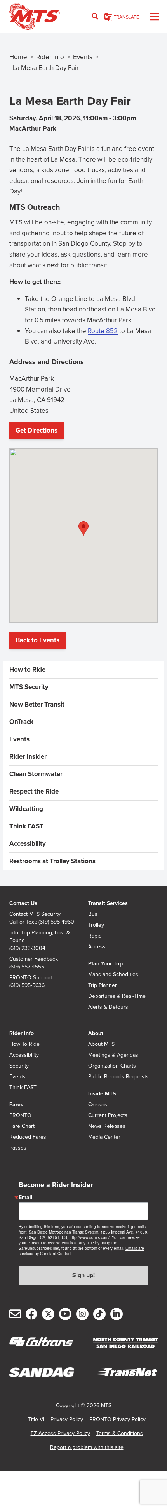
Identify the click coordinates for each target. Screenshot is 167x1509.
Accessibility (27, 844)
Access (97, 947)
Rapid (95, 936)
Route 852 (103, 331)
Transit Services (108, 903)
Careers (97, 1105)
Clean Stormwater (36, 774)
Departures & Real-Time (117, 996)
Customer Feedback (33, 959)
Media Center (104, 1137)
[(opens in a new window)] (125, 1343)
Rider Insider (28, 756)
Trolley (96, 925)
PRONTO (20, 1115)
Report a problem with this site (87, 1447)
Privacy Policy (66, 1419)
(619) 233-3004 (27, 948)
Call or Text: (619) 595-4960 (41, 922)
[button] (83, 528)
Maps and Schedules (113, 975)
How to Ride (27, 669)
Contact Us (23, 903)
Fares (16, 1104)
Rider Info (50, 57)
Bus (92, 914)
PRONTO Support (30, 978)
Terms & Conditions (119, 1433)
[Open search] (95, 16)
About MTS (101, 1044)
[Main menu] (154, 16)
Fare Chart (22, 1126)
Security (19, 1066)
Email (26, 1197)
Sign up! (83, 1275)
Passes (17, 1148)
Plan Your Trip (105, 964)
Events (82, 57)
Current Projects (107, 1115)
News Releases (106, 1126)
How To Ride (24, 1044)
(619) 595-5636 (27, 985)
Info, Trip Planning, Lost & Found (39, 936)
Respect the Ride (34, 791)
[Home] (34, 16)
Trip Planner (102, 985)
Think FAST (26, 826)
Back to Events (37, 640)
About (95, 1033)
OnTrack (21, 722)
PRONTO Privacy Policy (117, 1419)
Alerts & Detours (108, 1007)
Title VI (36, 1419)
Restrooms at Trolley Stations (52, 861)
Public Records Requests (118, 1077)
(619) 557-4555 (26, 967)
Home (18, 57)
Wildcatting (26, 809)
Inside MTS (102, 1094)
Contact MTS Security (35, 914)
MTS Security (29, 687)
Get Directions (39, 432)
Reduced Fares (27, 1137)
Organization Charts (112, 1066)
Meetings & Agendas (113, 1055)
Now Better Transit (36, 704)
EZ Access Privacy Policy (60, 1433)
